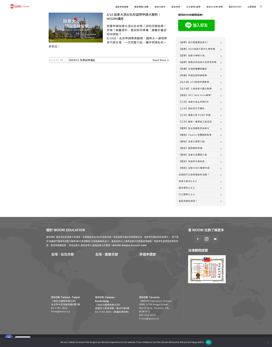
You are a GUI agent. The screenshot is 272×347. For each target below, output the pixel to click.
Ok (208, 342)
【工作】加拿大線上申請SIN (194, 101)
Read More (160, 60)
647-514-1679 (147, 315)
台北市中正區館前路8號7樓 (65, 304)
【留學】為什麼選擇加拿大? (193, 42)
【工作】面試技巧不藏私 (192, 108)
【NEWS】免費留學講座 (81, 60)
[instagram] (206, 239)
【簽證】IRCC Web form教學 (195, 95)
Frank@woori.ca (149, 318)
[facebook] (198, 239)
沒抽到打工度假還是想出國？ (194, 174)
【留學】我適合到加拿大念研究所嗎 (197, 62)
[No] (268, 342)
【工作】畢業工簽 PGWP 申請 (194, 115)
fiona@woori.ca (60, 311)
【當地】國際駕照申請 (190, 148)
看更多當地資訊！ (188, 200)
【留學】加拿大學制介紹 (192, 55)
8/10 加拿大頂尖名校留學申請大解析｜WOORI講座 (134, 16)
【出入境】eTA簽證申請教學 (194, 81)
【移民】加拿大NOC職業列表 (194, 167)
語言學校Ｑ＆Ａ (187, 187)
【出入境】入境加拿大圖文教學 (195, 88)
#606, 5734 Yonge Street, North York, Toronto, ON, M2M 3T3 (154, 308)
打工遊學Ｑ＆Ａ (187, 194)
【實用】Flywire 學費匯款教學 (195, 134)
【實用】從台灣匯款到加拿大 (194, 128)
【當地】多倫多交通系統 (192, 161)
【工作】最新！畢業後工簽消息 (195, 121)
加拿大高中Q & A (188, 181)
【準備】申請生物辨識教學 (193, 75)
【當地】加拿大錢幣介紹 (192, 141)
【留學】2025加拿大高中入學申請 (197, 48)
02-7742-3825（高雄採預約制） (112, 311)
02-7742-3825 (59, 308)
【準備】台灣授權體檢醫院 (193, 68)
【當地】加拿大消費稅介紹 (193, 154)
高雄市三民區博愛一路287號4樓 (112, 308)
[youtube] (215, 239)
